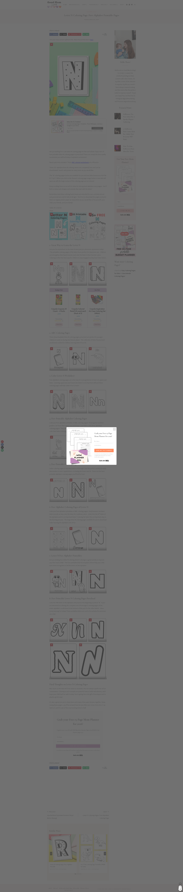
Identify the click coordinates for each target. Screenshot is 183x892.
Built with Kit (104, 460)
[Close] (114, 429)
